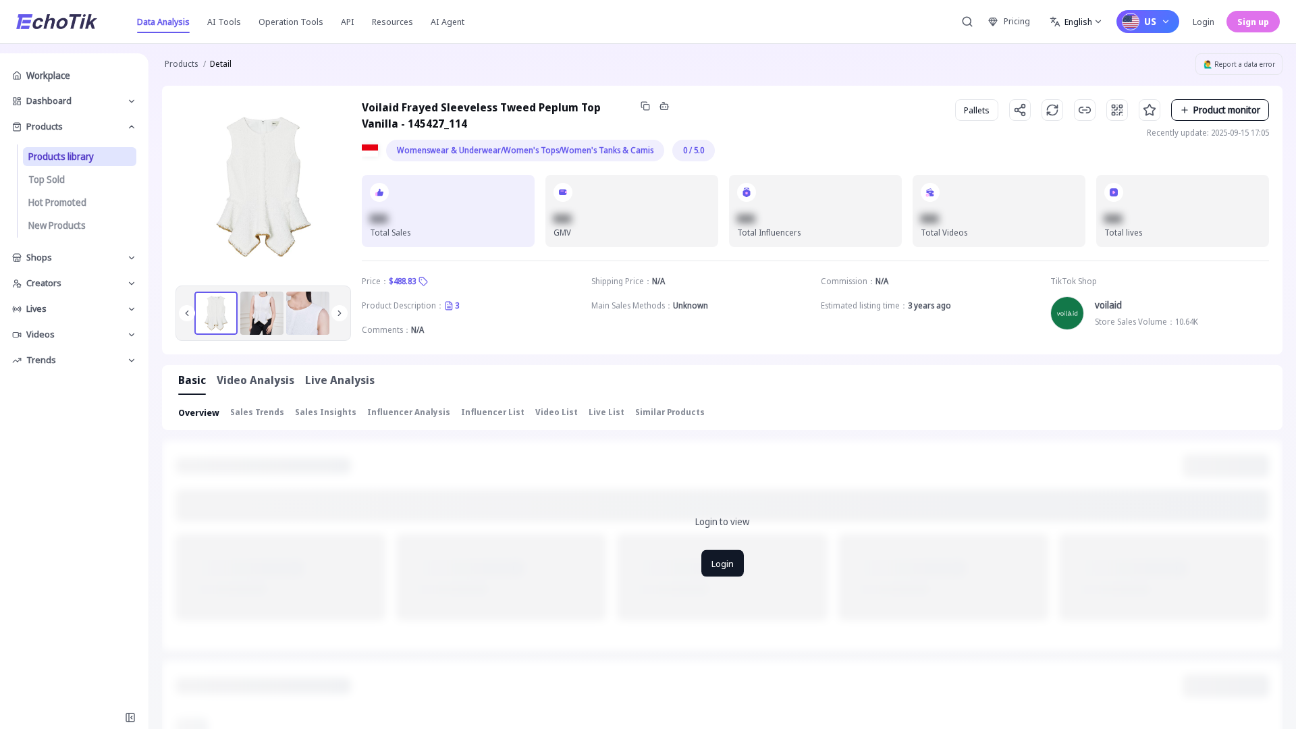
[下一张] (339, 313)
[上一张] (187, 313)
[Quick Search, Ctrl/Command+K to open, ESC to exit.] (967, 21)
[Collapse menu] (130, 717)
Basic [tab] (192, 380)
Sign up (1253, 22)
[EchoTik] (56, 21)
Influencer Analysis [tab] (408, 412)
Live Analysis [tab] (340, 380)
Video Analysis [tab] (255, 380)
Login (1203, 22)
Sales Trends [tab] (257, 412)
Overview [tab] (198, 412)
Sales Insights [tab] (325, 412)
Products (181, 64)
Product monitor (1226, 109)
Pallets (977, 110)
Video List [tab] (556, 412)
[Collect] (1149, 110)
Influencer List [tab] (492, 412)
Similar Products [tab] (670, 412)
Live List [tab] (606, 412)
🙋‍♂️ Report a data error (1239, 64)
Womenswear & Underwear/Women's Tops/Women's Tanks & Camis (525, 150)
